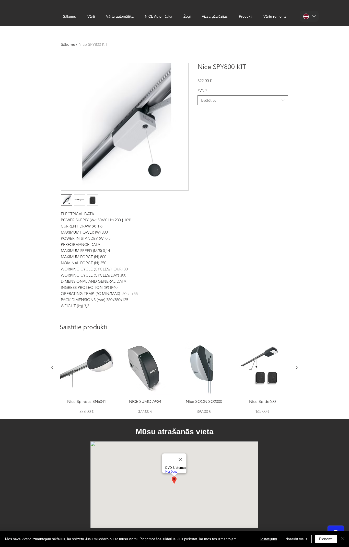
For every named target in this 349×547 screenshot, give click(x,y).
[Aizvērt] (343, 539)
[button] (91, 16)
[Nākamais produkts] (297, 367)
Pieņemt (325, 538)
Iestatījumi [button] (268, 538)
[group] (174, 378)
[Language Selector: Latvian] (309, 16)
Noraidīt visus (296, 538)
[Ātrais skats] (86, 368)
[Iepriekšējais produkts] (52, 367)
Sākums (68, 44)
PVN (202, 90)
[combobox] (242, 100)
